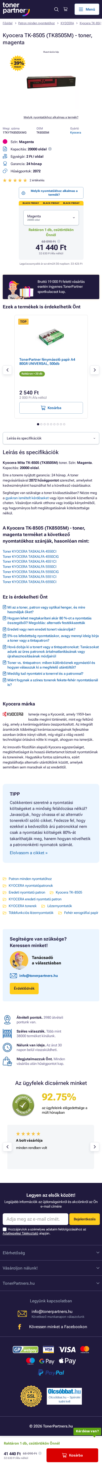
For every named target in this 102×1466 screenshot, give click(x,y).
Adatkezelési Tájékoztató (20, 1233)
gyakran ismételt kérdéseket (27, 498)
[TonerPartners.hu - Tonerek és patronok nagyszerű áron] (16, 9)
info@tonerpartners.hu (38, 976)
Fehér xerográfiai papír (81, 913)
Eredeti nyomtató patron (27, 892)
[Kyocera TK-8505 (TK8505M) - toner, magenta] (51, 108)
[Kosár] (65, 9)
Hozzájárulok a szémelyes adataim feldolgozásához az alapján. (44, 1231)
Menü (90, 9)
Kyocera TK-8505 (69, 892)
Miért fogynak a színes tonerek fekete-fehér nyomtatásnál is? (52, 682)
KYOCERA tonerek (23, 906)
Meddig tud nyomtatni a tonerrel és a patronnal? (45, 674)
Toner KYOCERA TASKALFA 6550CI (29, 582)
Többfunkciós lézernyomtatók (31, 913)
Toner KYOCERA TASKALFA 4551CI (29, 561)
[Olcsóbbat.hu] (64, 1391)
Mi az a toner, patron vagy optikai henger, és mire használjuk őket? (46, 609)
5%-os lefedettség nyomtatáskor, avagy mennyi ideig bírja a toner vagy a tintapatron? (53, 638)
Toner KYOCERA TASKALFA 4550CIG (31, 557)
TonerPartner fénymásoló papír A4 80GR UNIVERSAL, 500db (47, 361)
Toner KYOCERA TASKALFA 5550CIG (31, 572)
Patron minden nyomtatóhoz (36, 23)
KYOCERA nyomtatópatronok (31, 886)
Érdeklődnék (24, 988)
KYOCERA (67, 23)
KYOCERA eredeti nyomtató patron (35, 899)
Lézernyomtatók (59, 906)
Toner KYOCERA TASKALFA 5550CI (29, 567)
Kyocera (75, 132)
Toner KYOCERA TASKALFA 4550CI (29, 551)
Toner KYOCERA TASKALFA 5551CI (29, 577)
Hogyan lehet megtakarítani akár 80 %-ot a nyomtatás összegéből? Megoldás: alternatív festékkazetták (49, 620)
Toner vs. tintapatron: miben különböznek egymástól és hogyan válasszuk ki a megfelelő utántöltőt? (51, 665)
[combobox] (51, 217)
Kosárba (76, 1455)
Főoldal (8, 23)
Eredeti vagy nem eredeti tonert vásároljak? (41, 629)
